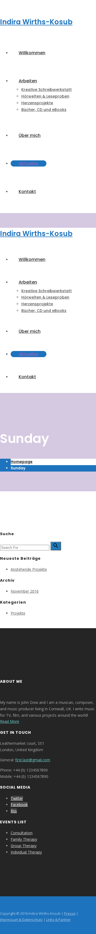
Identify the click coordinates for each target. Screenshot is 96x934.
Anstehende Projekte (29, 569)
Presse (69, 913)
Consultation (22, 832)
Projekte (18, 613)
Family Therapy (24, 839)
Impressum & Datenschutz (21, 919)
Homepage (22, 461)
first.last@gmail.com (32, 759)
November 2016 (25, 591)
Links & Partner (58, 919)
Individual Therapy (26, 852)
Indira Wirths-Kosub (36, 22)
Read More (9, 721)
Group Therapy (24, 845)
